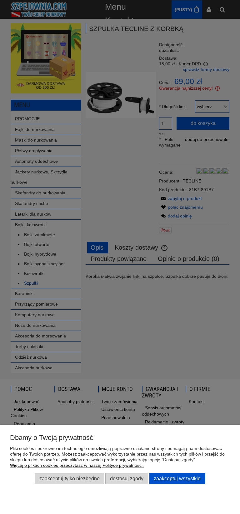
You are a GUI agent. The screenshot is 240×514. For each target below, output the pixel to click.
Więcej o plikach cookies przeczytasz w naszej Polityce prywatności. (77, 465)
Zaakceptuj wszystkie (177, 478)
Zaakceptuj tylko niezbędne (69, 478)
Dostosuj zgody (126, 478)
